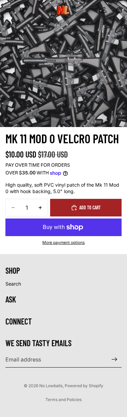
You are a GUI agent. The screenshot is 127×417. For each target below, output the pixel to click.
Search (13, 284)
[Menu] (8, 10)
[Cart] (118, 10)
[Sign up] (114, 359)
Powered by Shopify (84, 385)
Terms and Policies (63, 399)
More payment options (63, 242)
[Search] (22, 10)
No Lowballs (51, 385)
